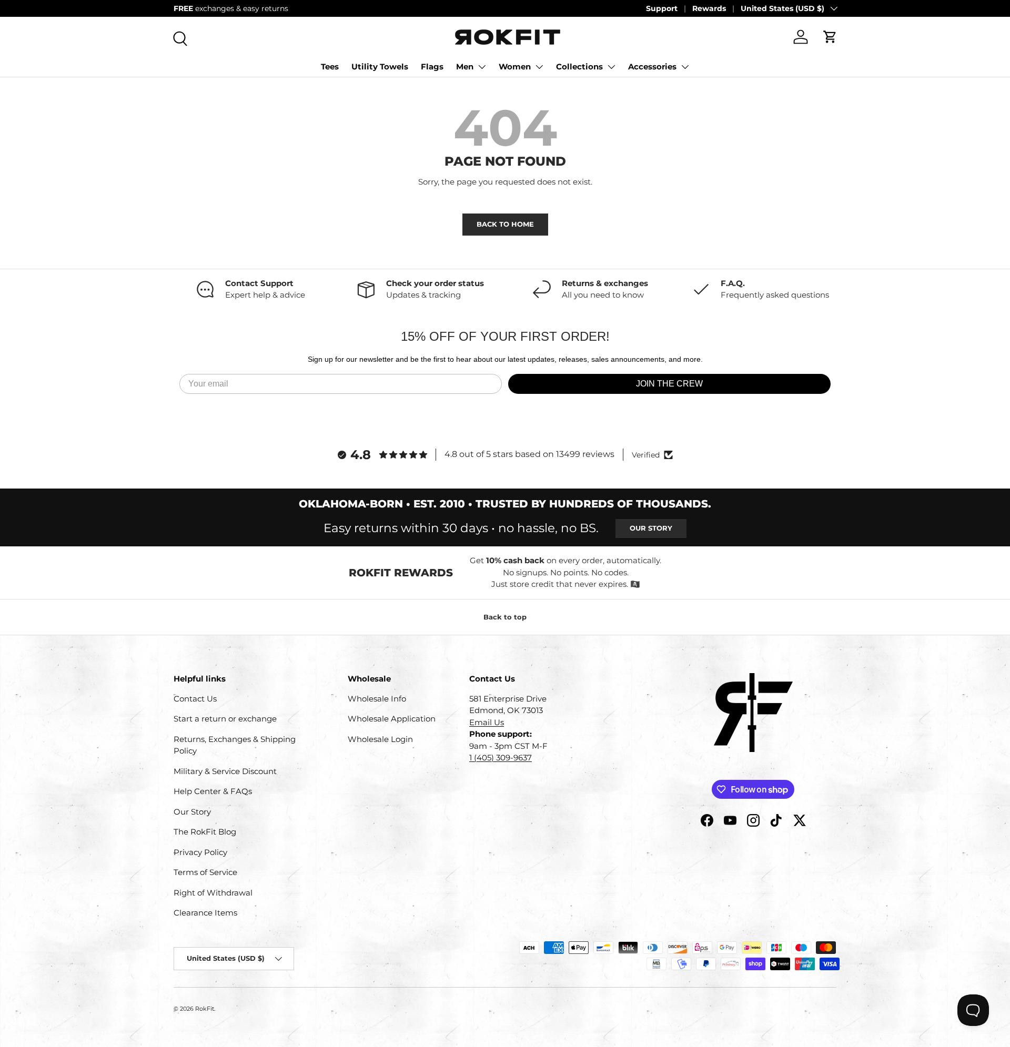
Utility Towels (379, 67)
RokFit (204, 1008)
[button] (830, 36)
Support (662, 8)
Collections (579, 67)
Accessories (652, 67)
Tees (330, 67)
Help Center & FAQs (213, 791)
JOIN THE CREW (669, 383)
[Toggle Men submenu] (482, 66)
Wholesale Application (392, 719)
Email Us (486, 722)
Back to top (505, 617)
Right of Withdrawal (213, 893)
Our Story (651, 528)
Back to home (505, 224)
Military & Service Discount (225, 771)
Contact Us (195, 699)
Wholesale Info (377, 699)
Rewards (709, 8)
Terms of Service (205, 872)
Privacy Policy (200, 852)
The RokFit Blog (205, 832)
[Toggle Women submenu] (539, 66)
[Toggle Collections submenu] (611, 66)
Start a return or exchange (225, 719)
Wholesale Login (380, 739)
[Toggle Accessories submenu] (685, 66)
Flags (432, 67)
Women (515, 67)
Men (464, 67)
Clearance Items (205, 913)
